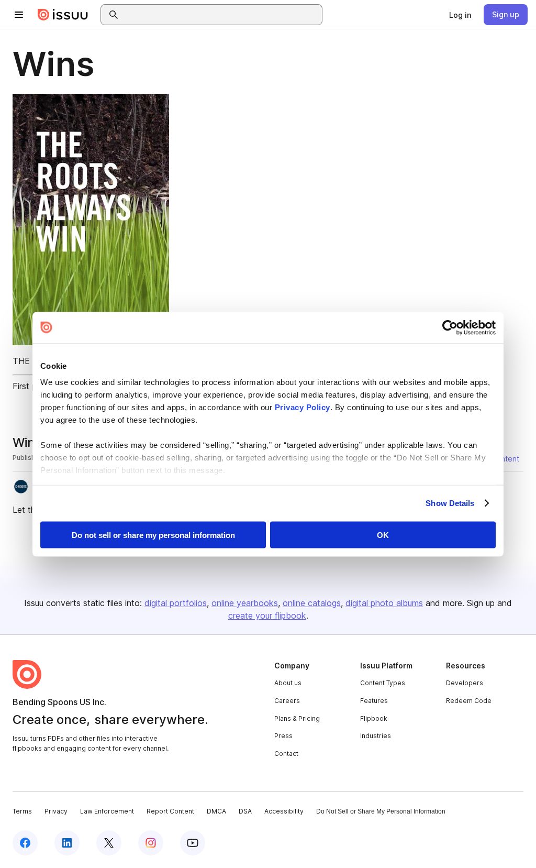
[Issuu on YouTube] (192, 842)
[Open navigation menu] (18, 14)
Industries (375, 736)
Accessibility (284, 811)
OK (383, 534)
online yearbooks (244, 603)
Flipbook (373, 718)
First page (32, 386)
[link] (460, 14)
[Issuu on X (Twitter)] (108, 842)
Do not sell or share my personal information (153, 534)
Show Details (450, 503)
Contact (286, 753)
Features (374, 701)
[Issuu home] (63, 14)
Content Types (382, 683)
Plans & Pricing (297, 718)
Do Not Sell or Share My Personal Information (380, 811)
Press (283, 736)
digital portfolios (175, 603)
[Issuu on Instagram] (150, 842)
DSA (245, 811)
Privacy (56, 811)
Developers (464, 683)
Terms (22, 811)
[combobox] (221, 15)
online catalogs (312, 603)
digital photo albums (384, 603)
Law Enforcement (107, 811)
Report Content (170, 811)
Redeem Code (469, 701)
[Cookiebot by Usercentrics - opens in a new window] (450, 327)
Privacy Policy (302, 407)
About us (288, 683)
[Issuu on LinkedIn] (67, 842)
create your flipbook (267, 615)
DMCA (216, 811)
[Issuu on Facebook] (25, 842)
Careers (287, 701)
